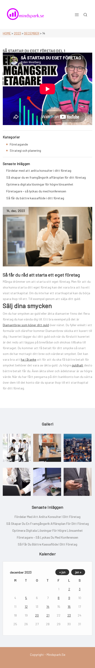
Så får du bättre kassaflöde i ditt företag (35, 198)
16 (69, 606)
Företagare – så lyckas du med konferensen (36, 191)
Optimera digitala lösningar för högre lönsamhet (39, 184)
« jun (62, 572)
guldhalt (77, 365)
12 (26, 606)
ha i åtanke (28, 359)
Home (7, 33)
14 (47, 606)
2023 (17, 33)
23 (69, 615)
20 (37, 615)
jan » (78, 572)
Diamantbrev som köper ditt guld (26, 325)
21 (47, 615)
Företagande (19, 144)
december (31, 33)
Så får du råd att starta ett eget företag (41, 274)
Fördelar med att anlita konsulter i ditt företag (38, 170)
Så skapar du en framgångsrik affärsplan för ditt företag (46, 177)
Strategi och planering (25, 150)
